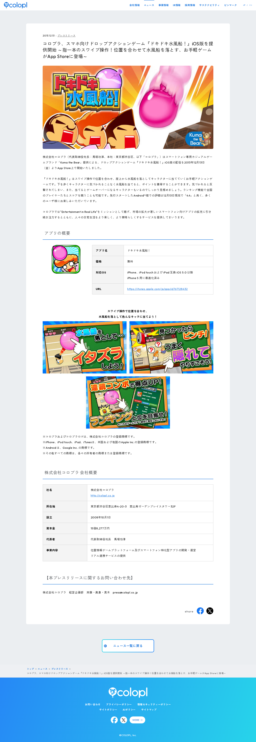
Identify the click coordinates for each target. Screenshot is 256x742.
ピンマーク (230, 5)
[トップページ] (15, 5)
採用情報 (190, 5)
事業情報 (163, 5)
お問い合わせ (92, 704)
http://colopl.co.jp (103, 495)
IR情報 (177, 5)
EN (250, 5)
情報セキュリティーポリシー (154, 704)
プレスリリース (66, 35)
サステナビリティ (209, 5)
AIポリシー (129, 709)
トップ (30, 668)
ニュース (149, 5)
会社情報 (134, 5)
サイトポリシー (108, 709)
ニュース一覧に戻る (128, 646)
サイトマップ (149, 709)
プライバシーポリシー (119, 704)
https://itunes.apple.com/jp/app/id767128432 (157, 289)
